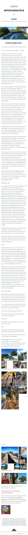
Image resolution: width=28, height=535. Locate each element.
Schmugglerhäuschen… (14, 43)
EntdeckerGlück (14, 10)
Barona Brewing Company (17, 519)
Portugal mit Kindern (17, 523)
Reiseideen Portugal (8, 524)
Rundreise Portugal (5, 525)
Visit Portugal (10, 525)
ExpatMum (13, 521)
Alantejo (18, 518)
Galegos (17, 521)
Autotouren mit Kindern (9, 519)
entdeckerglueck (8, 521)
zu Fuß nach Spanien (16, 525)
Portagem (23, 521)
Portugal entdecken (4, 523)
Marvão (20, 521)
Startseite (14, 44)
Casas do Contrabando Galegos (12, 520)
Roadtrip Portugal (23, 524)
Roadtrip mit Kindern (15, 524)
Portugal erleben (11, 523)
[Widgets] (14, 529)
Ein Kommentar (24, 525)
